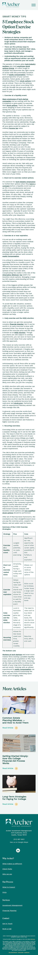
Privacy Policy (21, 952)
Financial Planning (9, 911)
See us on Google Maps (19, 842)
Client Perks (7, 869)
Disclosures (26, 952)
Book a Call (6, 929)
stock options (25, 81)
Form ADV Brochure (13, 952)
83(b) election (19, 333)
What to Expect (8, 887)
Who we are (7, 874)
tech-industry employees (25, 182)
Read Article (8, 728)
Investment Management (12, 905)
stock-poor (18, 403)
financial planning (17, 324)
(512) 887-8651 (19, 839)
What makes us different (12, 864)
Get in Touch (7, 924)
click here (33, 939)
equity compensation (17, 75)
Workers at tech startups (12, 655)
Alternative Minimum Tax (12, 275)
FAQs (4, 892)
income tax (13, 128)
